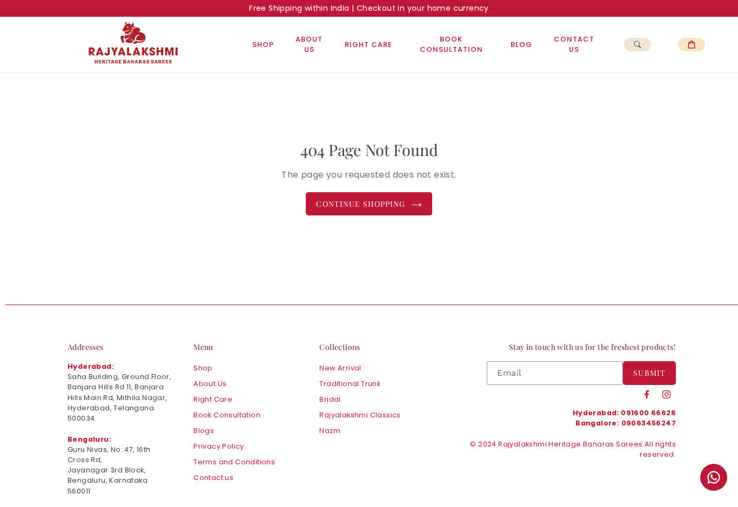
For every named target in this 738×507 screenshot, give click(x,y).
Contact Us (574, 44)
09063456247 (648, 423)
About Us (309, 44)
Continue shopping (360, 204)
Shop (263, 44)
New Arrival (340, 368)
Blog (521, 44)
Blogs (203, 430)
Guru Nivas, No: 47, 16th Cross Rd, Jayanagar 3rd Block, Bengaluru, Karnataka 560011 (109, 470)
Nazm (329, 430)
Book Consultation (451, 44)
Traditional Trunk (349, 383)
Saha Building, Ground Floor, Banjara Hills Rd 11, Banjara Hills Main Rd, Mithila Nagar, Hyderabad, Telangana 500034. (119, 397)
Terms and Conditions (234, 462)
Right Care (368, 44)
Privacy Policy (218, 446)
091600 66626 (648, 412)
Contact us (213, 477)
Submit (649, 373)
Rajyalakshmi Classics (359, 415)
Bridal (329, 399)
